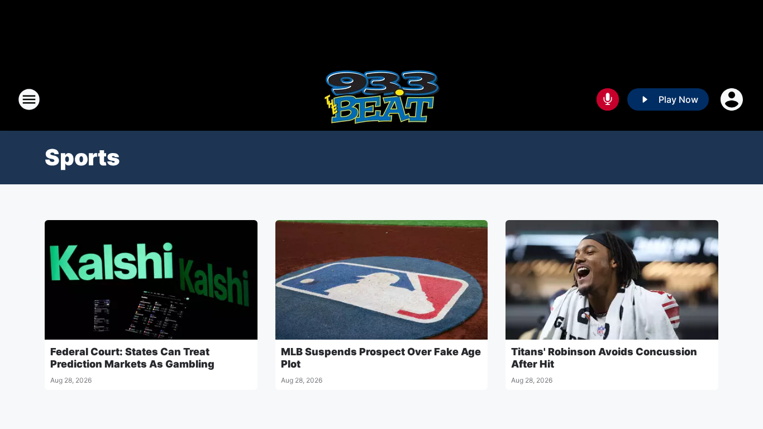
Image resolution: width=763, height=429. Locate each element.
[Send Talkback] (608, 99)
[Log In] (733, 99)
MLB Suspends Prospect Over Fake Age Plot (381, 358)
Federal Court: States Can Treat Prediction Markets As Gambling (132, 358)
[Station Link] (381, 99)
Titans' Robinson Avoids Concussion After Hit (604, 358)
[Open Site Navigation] (29, 99)
